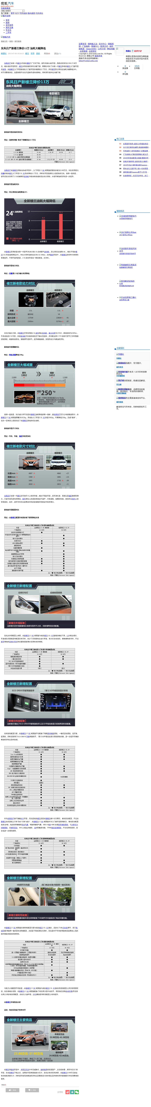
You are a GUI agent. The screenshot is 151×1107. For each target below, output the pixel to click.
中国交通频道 (121, 393)
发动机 (26, 176)
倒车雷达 (14, 828)
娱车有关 (119, 367)
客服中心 (95, 46)
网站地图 (111, 49)
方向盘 (65, 928)
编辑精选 (120, 211)
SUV (17, 13)
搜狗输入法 (92, 44)
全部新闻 (83, 51)
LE (68, 636)
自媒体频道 (5, 8)
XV (24, 173)
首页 (7, 20)
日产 (9, 63)
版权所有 (98, 56)
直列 (37, 333)
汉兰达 (26, 1070)
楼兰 (27, 53)
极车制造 (119, 402)
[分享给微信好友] (77, 1092)
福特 (42, 1070)
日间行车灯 (13, 642)
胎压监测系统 (56, 828)
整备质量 (12, 355)
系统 (38, 53)
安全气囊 (25, 825)
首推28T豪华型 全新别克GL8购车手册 (137, 161)
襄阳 (28, 63)
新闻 (7, 23)
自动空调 (69, 991)
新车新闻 (18, 41)
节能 (28, 736)
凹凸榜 (118, 384)
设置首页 (82, 44)
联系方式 (104, 46)
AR (35, 828)
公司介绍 (102, 49)
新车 (13, 13)
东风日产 (7, 170)
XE (43, 170)
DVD (34, 994)
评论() (57, 53)
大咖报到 (120, 348)
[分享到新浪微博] (67, 1092)
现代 (73, 499)
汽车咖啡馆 (120, 376)
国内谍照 (31, 13)
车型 (32, 53)
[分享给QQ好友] (72, 1092)
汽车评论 (39, 13)
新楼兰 (11, 69)
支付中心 (102, 44)
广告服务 (86, 46)
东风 (6, 63)
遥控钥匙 (51, 733)
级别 (52, 255)
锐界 (45, 1070)
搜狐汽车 (6, 37)
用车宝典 (9, 28)
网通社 (4, 53)
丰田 (22, 1070)
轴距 (20, 436)
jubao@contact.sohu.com (88, 61)
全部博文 (92, 51)
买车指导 (9, 25)
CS (72, 825)
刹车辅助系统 (63, 825)
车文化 (8, 30)
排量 (2, 173)
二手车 (8, 32)
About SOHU (91, 49)
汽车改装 (23, 13)
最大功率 (52, 333)
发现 (4, 69)
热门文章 (120, 139)
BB (50, 825)
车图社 (118, 358)
